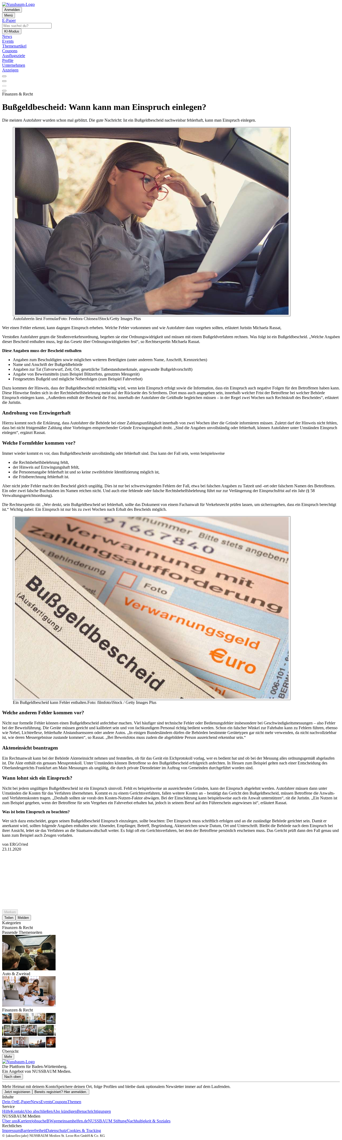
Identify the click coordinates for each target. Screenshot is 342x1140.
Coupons (59, 1101)
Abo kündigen (65, 1111)
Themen (74, 1101)
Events (46, 1101)
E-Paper (24, 1101)
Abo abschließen (38, 1111)
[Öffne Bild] (152, 221)
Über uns (10, 1121)
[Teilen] (4, 81)
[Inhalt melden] (4, 90)
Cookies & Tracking (84, 1130)
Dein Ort (9, 1101)
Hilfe (6, 1111)
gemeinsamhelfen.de (70, 1121)
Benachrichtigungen (94, 1111)
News (36, 1101)
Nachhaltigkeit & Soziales (148, 1121)
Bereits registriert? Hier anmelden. (60, 1092)
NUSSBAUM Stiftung (107, 1121)
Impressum (11, 1130)
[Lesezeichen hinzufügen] (4, 86)
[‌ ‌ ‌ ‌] (171, 861)
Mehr (8, 1057)
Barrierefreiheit (33, 1130)
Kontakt (17, 1111)
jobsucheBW (42, 1121)
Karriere (25, 1121)
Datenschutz (56, 1130)
